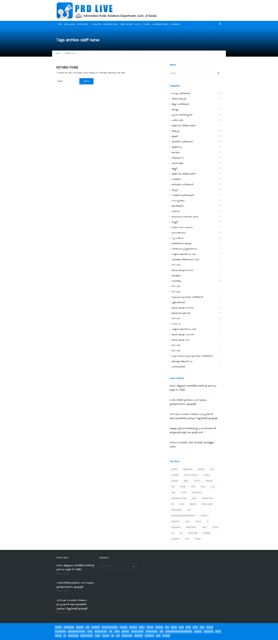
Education (97, 24)
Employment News (110, 24)
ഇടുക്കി (175, 136)
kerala (203, 487)
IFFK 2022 (176, 292)
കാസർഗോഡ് (179, 233)
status (204, 527)
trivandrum (175, 539)
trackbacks (206, 533)
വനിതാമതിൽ (178, 367)
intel (173, 487)
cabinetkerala (187, 469)
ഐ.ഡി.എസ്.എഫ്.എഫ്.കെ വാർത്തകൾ (192, 356)
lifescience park (207, 498)
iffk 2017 (197, 481)
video (187, 539)
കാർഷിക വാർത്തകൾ (182, 184)
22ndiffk (174, 469)
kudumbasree (197, 493)
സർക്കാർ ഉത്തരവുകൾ (183, 195)
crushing (206, 475)
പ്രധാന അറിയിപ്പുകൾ (182, 115)
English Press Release (182, 227)
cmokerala (175, 475)
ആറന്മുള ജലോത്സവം (182, 361)
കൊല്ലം (175, 109)
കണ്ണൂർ (175, 222)
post (189, 510)
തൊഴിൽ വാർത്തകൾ (182, 141)
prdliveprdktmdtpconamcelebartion (183, 516)
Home (60, 24)
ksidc (173, 493)
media (182, 504)
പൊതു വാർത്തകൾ (181, 93)
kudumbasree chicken (179, 498)
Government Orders (160, 24)
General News (69, 24)
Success (215, 527)
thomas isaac (193, 533)
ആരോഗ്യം (177, 147)
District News (82, 24)
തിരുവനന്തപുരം (179, 99)
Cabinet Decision (126, 24)
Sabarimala (175, 24)
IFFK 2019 (176, 345)
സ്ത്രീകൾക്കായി (178, 302)
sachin (187, 522)
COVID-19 (176, 324)
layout (194, 498)
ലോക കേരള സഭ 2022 (183, 308)
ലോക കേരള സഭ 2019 (183, 334)
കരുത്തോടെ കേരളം (181, 243)
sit (208, 522)
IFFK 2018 (176, 350)
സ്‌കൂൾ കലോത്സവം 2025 (184, 254)
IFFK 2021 (176, 318)
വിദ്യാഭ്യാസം (178, 158)
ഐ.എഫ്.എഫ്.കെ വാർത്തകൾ (187, 297)
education (175, 481)
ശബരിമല (176, 281)
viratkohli (198, 539)
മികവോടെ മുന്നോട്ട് (181, 313)
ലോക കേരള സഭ (180, 340)
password (193, 504)
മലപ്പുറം (175, 190)
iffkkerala (209, 481)
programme (176, 522)
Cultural (146, 24)
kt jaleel (183, 493)
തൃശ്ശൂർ (174, 168)
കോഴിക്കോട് (177, 206)
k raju (213, 487)
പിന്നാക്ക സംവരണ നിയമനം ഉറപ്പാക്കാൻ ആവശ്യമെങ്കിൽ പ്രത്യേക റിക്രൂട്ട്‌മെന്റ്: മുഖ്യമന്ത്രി (72, 604)
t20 (173, 533)
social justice (176, 527)
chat (211, 469)
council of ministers (191, 475)
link (173, 504)
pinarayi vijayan (207, 504)
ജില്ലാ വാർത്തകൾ (180, 104)
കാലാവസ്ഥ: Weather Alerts (185, 217)
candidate (201, 469)
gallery (186, 481)
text (181, 533)
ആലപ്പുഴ (176, 131)
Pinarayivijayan (177, 510)
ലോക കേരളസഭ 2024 (182, 270)
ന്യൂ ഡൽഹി (177, 238)
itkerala (182, 487)
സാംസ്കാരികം (178, 200)
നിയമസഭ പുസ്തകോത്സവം (184, 249)
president (204, 516)
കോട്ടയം (176, 152)
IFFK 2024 (176, 265)
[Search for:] (67, 81)
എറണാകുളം (177, 163)
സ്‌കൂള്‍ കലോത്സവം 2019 (184, 329)
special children (191, 527)
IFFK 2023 (176, 286)
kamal (193, 487)
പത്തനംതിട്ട (177, 120)
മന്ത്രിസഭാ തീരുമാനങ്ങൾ (184, 125)
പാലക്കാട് (176, 179)
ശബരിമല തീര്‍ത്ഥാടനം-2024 (185, 259)
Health (138, 24)
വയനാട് (176, 211)
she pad (198, 522)
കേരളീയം (176, 275)
